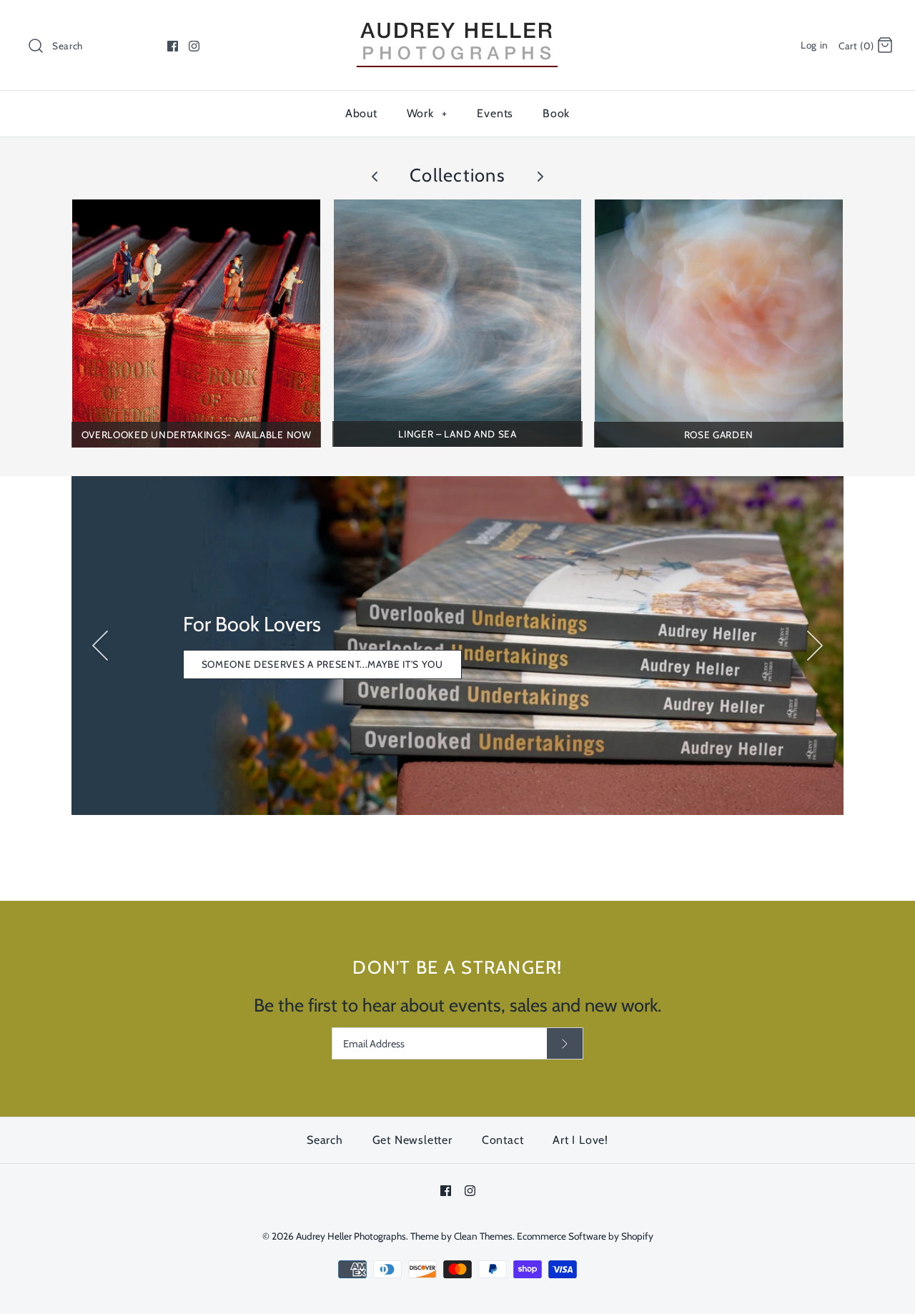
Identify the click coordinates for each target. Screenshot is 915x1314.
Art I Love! (580, 1140)
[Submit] (565, 1043)
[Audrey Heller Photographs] (457, 23)
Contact (503, 1140)
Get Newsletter (412, 1140)
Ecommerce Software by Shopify (585, 1236)
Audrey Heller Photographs (351, 1236)
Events (495, 113)
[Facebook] (172, 46)
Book (556, 113)
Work (427, 113)
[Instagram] (194, 46)
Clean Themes (483, 1236)
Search (325, 1140)
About (361, 113)
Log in (815, 45)
